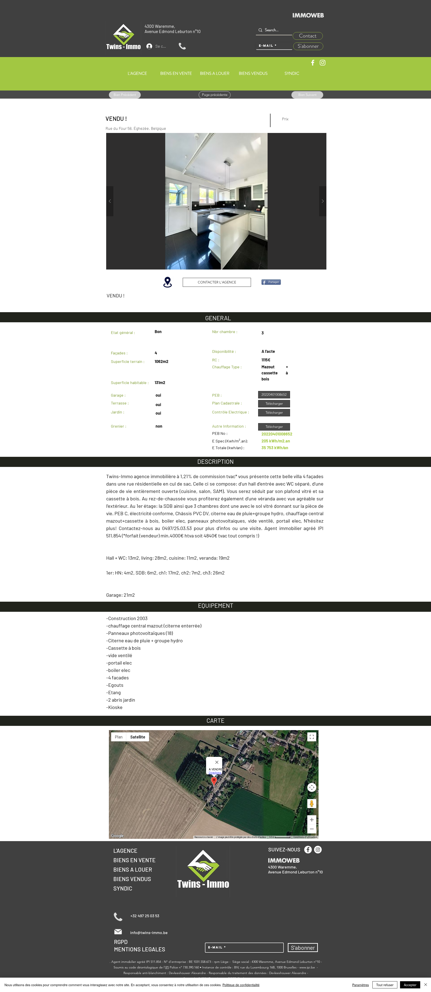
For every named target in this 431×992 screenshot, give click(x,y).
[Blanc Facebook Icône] (313, 62)
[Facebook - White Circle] (308, 849)
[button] (230, 201)
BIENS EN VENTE (134, 860)
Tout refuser (385, 985)
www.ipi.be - (308, 967)
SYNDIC (122, 888)
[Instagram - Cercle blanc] (318, 849)
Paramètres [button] (360, 985)
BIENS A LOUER (132, 869)
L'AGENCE (125, 850)
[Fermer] (425, 984)
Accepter (410, 985)
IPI (167, 967)
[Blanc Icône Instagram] (322, 62)
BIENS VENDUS (132, 878)
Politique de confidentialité (240, 985)
